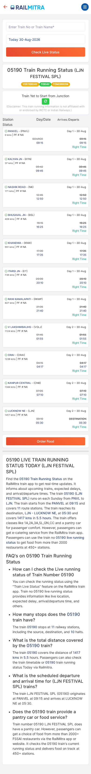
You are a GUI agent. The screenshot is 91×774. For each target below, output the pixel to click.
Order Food (45, 441)
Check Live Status (46, 52)
